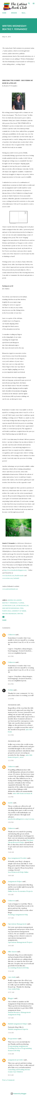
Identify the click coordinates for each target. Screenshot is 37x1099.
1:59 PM (10, 822)
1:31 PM (10, 797)
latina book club (8, 605)
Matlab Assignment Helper (17, 1024)
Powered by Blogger (19, 1093)
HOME (4, 13)
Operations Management (17, 924)
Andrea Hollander (14, 600)
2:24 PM (11, 699)
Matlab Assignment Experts (18, 1029)
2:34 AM (11, 1054)
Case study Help (14, 989)
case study (12, 977)
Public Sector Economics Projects (20, 891)
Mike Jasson (12, 952)
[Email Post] (3, 617)
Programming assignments (18, 1046)
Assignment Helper (15, 881)
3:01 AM (11, 945)
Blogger (11, 998)
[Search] (29, 3)
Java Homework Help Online (18, 872)
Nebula (10, 690)
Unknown (11, 635)
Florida (21, 603)
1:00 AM (11, 875)
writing (20, 613)
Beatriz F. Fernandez (10, 603)
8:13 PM (10, 684)
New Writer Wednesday (10, 608)
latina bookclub (22, 605)
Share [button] (4, 620)
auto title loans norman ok (22, 793)
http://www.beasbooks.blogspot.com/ (15, 570)
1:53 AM (10, 894)
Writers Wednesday (9, 613)
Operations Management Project (20, 942)
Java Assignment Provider (17, 858)
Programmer (13, 1039)
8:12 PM (10, 656)
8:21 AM (10, 1075)
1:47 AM (10, 1018)
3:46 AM (11, 852)
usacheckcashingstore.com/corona (21, 819)
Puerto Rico (6, 611)
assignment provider (15, 1060)
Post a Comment (8, 1080)
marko (10, 803)
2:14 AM (11, 1033)
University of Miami (19, 611)
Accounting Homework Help (18, 968)
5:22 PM (11, 735)
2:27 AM (11, 918)
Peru (21, 608)
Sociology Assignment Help (18, 915)
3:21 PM (10, 760)
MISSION (14, 13)
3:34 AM (11, 971)
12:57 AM (11, 992)
